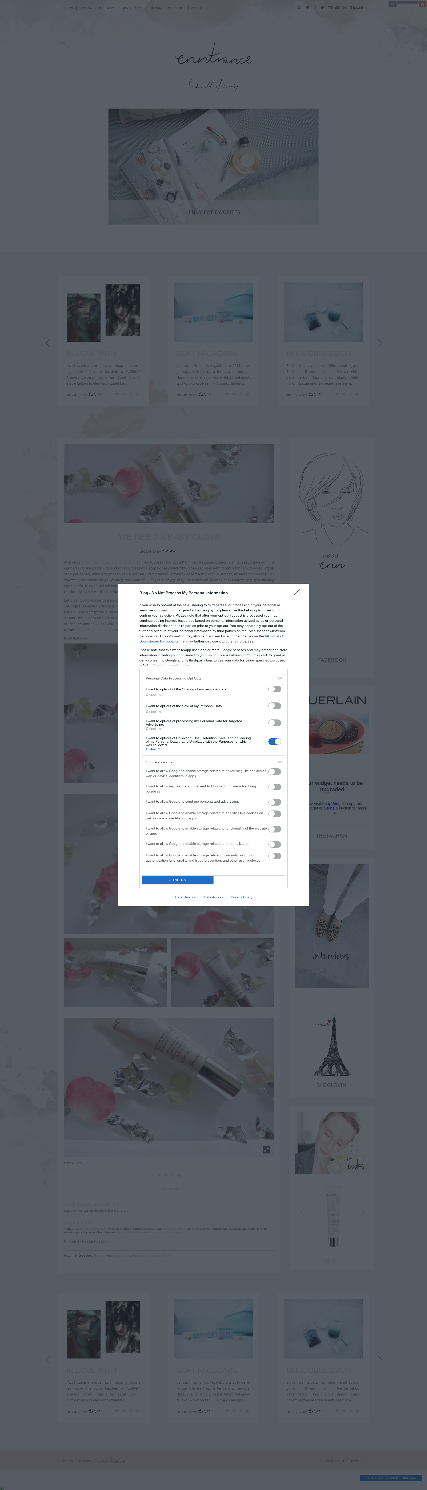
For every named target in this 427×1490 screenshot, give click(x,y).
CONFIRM (178, 880)
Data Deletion (185, 897)
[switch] (274, 689)
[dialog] (213, 745)
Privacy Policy (241, 897)
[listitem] (213, 678)
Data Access (213, 897)
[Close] (299, 593)
